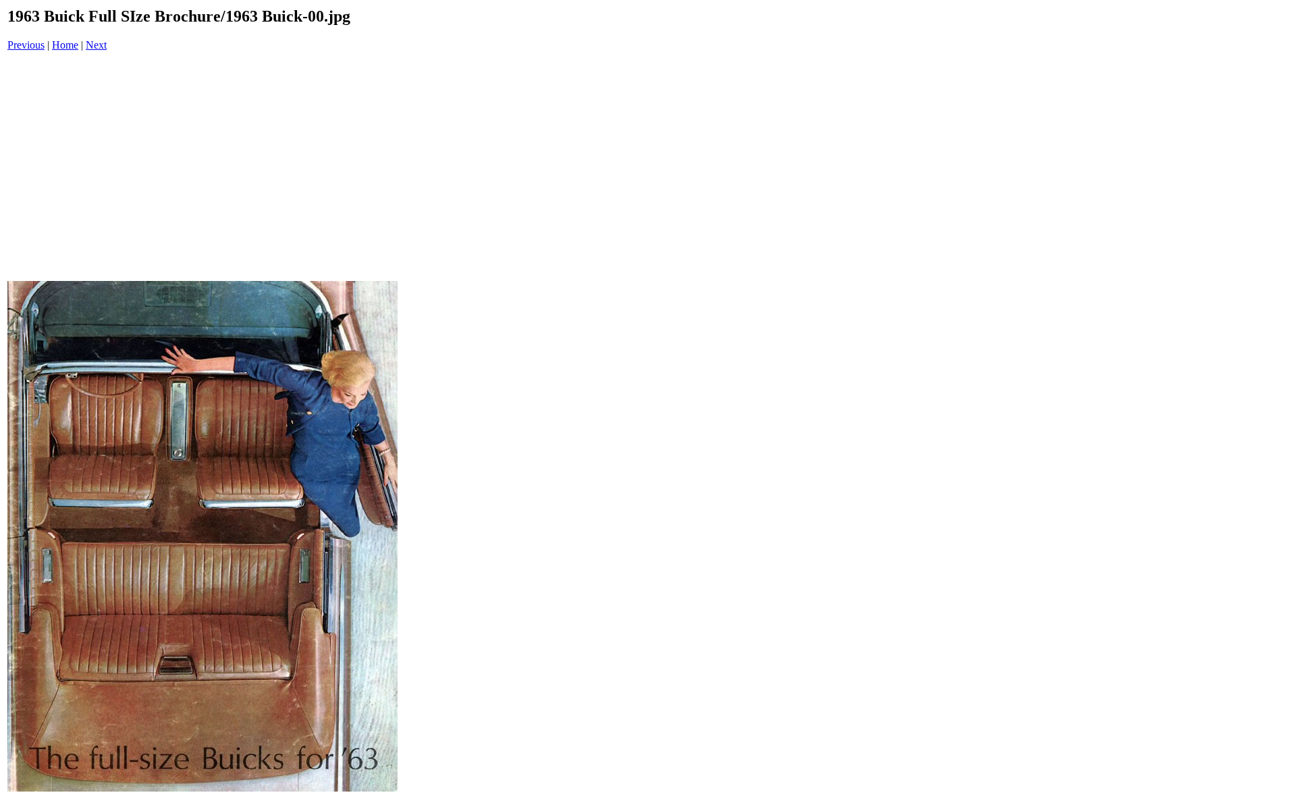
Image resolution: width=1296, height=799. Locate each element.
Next (96, 45)
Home (65, 45)
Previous (26, 45)
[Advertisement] (202, 167)
